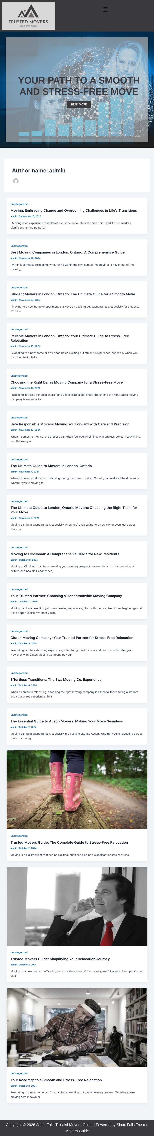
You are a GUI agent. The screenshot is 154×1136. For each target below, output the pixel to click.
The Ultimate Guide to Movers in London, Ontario (51, 466)
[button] (105, 9)
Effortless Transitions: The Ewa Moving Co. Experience (56, 679)
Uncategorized (19, 204)
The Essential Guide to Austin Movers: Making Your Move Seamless (67, 721)
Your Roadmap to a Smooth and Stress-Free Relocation (56, 1080)
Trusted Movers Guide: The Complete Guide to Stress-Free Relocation (69, 842)
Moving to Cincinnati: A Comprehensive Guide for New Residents (65, 554)
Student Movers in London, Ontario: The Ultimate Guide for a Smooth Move (73, 294)
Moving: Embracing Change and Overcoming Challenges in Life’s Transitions (74, 210)
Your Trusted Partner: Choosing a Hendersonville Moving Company (66, 596)
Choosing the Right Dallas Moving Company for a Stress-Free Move (67, 382)
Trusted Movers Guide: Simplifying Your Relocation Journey (60, 959)
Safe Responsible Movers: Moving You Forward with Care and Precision (70, 424)
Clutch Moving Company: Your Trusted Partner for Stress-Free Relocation (72, 638)
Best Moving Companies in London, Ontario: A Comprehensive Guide (68, 252)
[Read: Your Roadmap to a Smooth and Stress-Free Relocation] (77, 1027)
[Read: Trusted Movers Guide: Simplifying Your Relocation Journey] (77, 906)
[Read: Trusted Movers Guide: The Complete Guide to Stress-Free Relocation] (77, 789)
